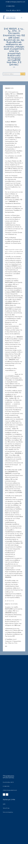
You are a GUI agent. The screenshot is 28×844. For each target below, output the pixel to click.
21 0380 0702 (10, 6)
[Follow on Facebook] (4, 794)
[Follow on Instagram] (7, 794)
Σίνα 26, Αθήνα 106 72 (13, 10)
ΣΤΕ (14, 67)
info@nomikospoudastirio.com (15, 2)
